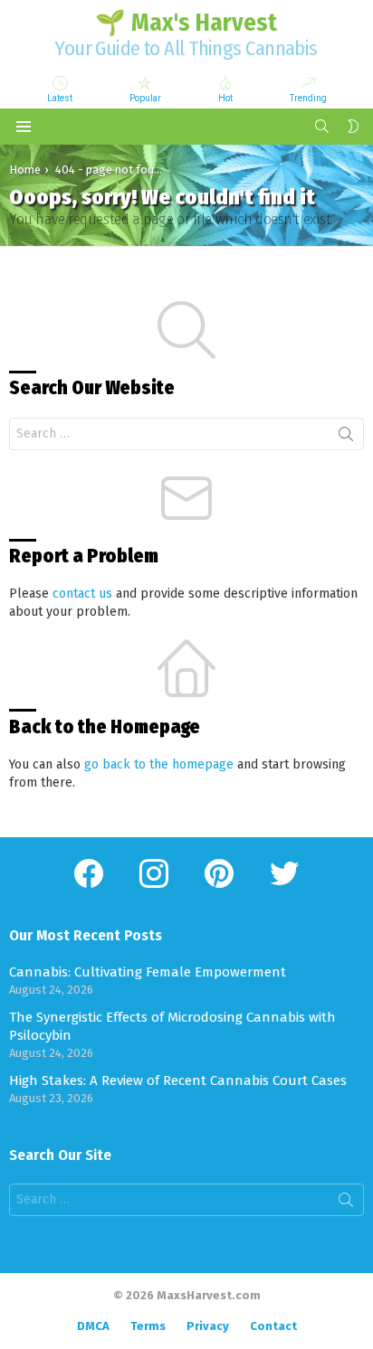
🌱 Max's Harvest (186, 22)
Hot (225, 98)
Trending (308, 98)
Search (346, 438)
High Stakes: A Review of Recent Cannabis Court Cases (178, 1080)
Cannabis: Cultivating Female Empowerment (147, 972)
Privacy (207, 1326)
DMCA (93, 1326)
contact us (82, 593)
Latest (59, 98)
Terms (148, 1326)
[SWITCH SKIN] (353, 126)
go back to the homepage (159, 764)
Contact (273, 1326)
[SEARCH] (322, 126)
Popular (145, 98)
